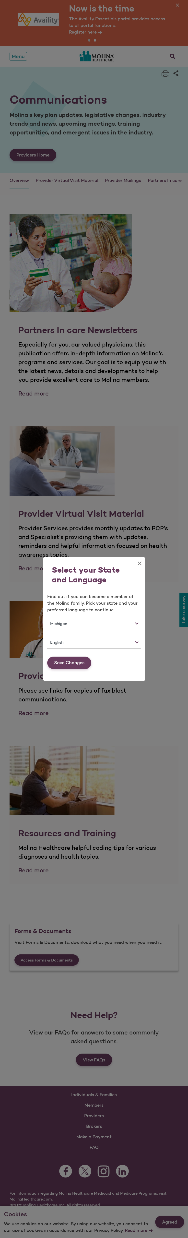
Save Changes (69, 662)
